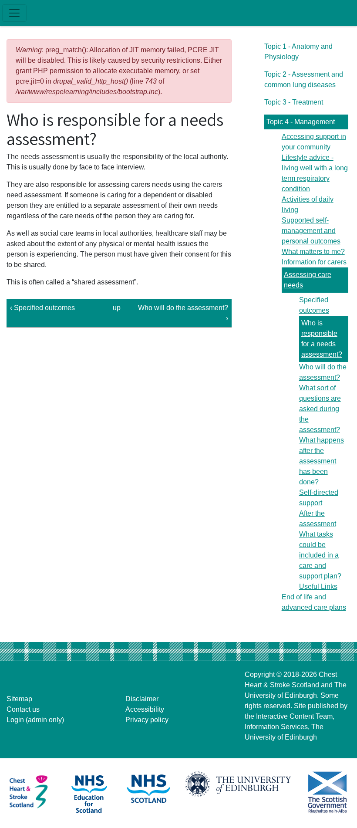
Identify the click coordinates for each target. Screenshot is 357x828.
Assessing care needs (307, 280)
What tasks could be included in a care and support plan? (320, 555)
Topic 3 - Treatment (293, 102)
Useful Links (318, 586)
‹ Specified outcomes (42, 307)
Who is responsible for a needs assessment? (321, 338)
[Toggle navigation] (14, 13)
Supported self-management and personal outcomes (311, 230)
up (117, 307)
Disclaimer (141, 699)
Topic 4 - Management (300, 121)
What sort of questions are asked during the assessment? (320, 408)
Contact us (23, 709)
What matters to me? (313, 251)
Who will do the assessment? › (183, 313)
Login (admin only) (35, 719)
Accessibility (144, 709)
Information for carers (314, 262)
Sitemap (19, 699)
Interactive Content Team (294, 716)
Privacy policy (146, 719)
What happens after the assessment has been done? (321, 461)
